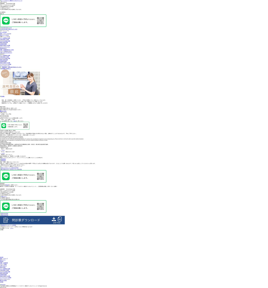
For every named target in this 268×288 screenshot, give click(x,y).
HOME (1, 257)
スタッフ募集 (3, 264)
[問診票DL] (3, 159)
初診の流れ (4, 111)
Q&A (14, 121)
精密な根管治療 (4, 42)
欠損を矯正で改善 (4, 39)
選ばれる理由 (3, 280)
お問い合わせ (3, 265)
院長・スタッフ (4, 258)
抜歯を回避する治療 (5, 45)
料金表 (7, 185)
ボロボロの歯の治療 (5, 41)
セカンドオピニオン (5, 46)
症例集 (1, 282)
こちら (3, 150)
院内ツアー (3, 260)
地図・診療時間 (4, 263)
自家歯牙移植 (3, 44)
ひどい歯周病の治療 (5, 38)
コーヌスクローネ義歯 (5, 64)
